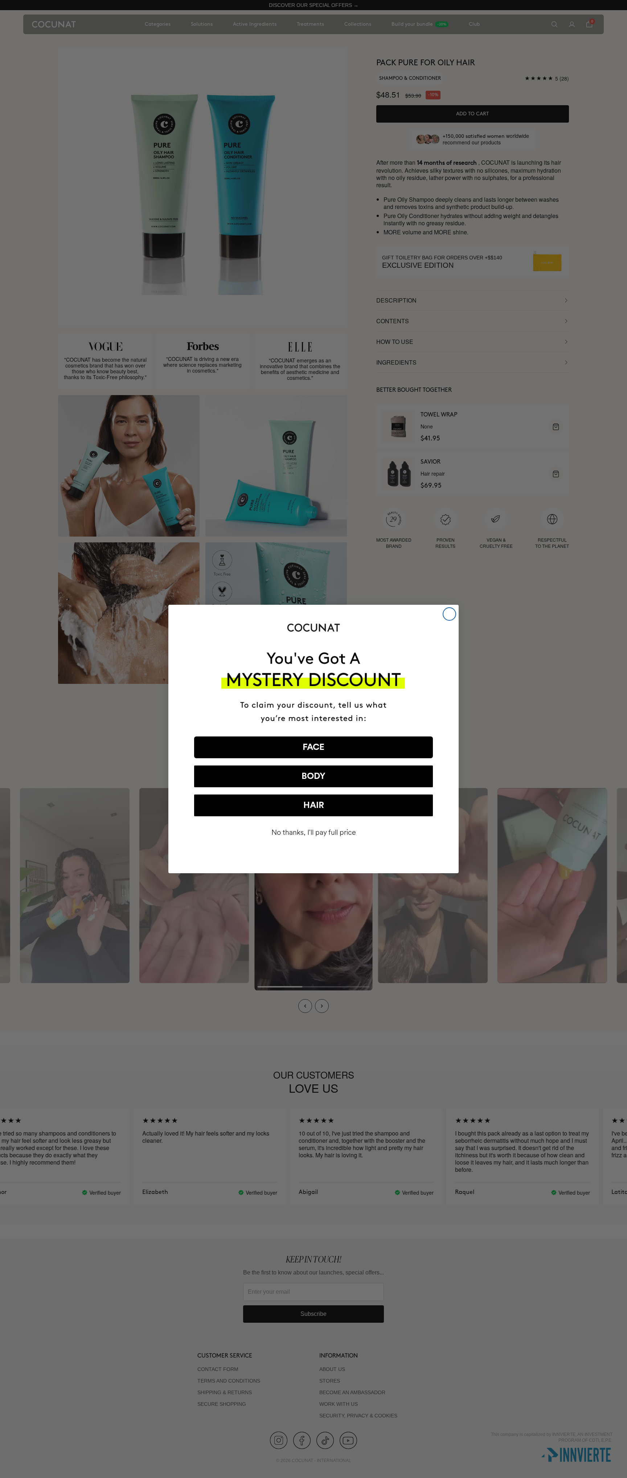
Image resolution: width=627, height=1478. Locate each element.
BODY (313, 776)
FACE (313, 747)
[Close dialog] (449, 614)
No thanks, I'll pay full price (313, 832)
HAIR (313, 805)
